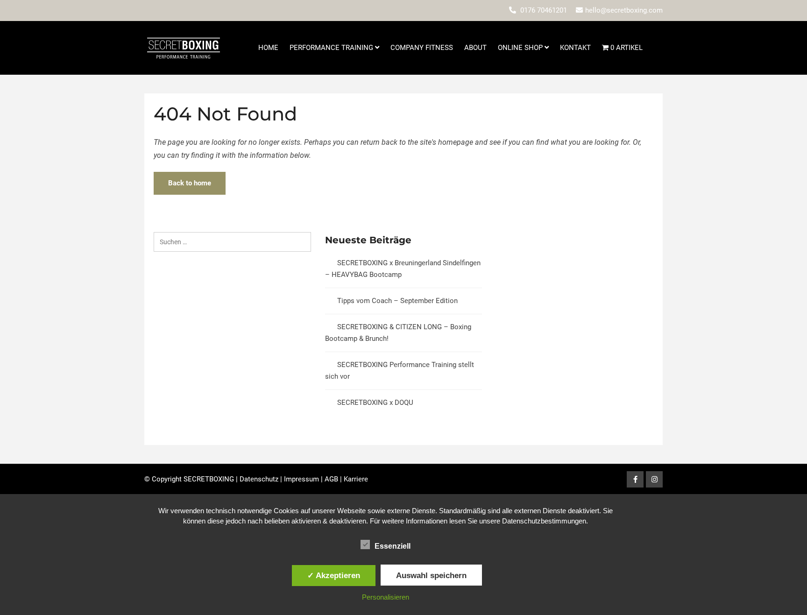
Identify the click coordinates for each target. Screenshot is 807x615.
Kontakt (575, 47)
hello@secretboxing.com (624, 10)
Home (268, 47)
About (475, 47)
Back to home (189, 183)
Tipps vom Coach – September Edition (397, 301)
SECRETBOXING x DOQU (375, 402)
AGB (331, 479)
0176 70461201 (543, 10)
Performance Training (332, 47)
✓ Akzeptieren (333, 575)
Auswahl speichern (431, 575)
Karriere (356, 479)
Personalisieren (385, 597)
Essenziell (393, 546)
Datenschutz (259, 479)
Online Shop (521, 47)
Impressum (301, 479)
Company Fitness (421, 47)
